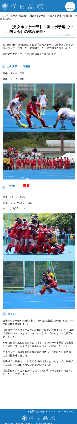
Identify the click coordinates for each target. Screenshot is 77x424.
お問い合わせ (37, 411)
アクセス (71, 411)
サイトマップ (55, 411)
